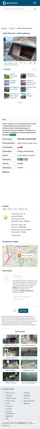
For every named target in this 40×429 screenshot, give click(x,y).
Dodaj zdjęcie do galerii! (26, 155)
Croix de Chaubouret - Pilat (14, 76)
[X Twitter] (21, 159)
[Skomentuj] (21, 63)
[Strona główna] (10, 3)
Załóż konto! (10, 393)
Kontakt (27, 393)
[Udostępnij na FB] (18, 159)
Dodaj (24, 311)
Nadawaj (9, 396)
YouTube (9, 409)
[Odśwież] (26, 209)
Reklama (27, 396)
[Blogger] (24, 159)
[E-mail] (26, 159)
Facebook (9, 406)
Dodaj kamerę (11, 398)
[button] (30, 63)
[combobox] (20, 9)
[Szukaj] (35, 9)
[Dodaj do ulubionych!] (25, 63)
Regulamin (9, 416)
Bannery (27, 404)
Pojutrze (21, 209)
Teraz (4, 209)
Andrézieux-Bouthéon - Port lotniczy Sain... (31, 82)
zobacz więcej (17, 235)
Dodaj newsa (10, 401)
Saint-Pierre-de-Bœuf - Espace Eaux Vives (14, 96)
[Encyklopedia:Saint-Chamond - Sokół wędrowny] (18, 147)
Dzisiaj (10, 209)
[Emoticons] (14, 311)
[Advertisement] (20, 109)
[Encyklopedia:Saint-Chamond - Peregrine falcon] (21, 147)
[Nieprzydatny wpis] (16, 63)
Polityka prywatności (10, 412)
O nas (8, 404)
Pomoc (26, 398)
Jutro (15, 209)
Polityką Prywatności (27, 290)
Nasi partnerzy (29, 401)
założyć (14, 287)
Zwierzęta (12, 135)
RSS (7, 419)
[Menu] (34, 3)
